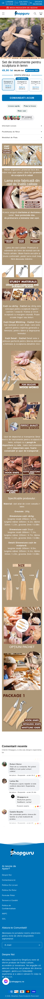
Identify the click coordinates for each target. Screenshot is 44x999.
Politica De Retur (9, 890)
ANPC (4, 914)
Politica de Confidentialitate (9, 907)
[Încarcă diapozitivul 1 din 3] (23, 56)
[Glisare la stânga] (3, 38)
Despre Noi (7, 875)
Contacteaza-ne (9, 880)
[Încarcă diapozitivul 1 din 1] (18, 56)
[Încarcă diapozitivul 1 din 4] (25, 56)
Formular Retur (8, 895)
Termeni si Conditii (10, 900)
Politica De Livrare (10, 885)
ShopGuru (15, 996)
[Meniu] (3, 13)
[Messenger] (5, 981)
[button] (35, 13)
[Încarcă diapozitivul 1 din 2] (21, 56)
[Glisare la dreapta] (41, 38)
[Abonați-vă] (39, 945)
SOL (4, 919)
